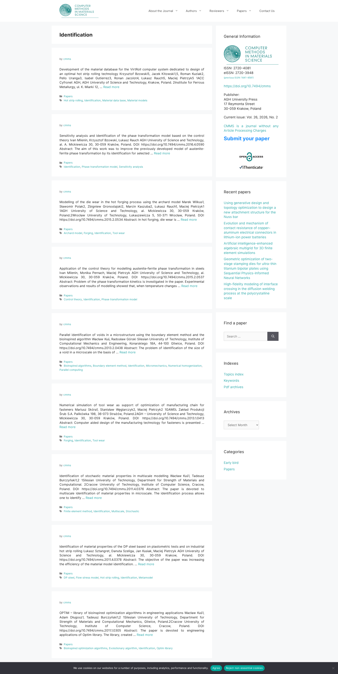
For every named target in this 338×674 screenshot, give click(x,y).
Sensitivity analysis (131, 166)
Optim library (165, 648)
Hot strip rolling (73, 100)
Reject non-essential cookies (244, 668)
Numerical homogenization (185, 365)
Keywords (231, 380)
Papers (242, 11)
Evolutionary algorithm (123, 648)
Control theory (73, 299)
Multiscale (117, 511)
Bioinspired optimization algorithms (85, 648)
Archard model (73, 233)
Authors (191, 11)
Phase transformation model (99, 166)
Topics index (234, 374)
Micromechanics (156, 365)
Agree (216, 668)
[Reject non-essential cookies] (333, 668)
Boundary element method (109, 365)
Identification (92, 100)
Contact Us (267, 11)
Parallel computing (71, 369)
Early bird (231, 463)
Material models (137, 100)
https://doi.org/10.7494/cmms (247, 86)
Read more (111, 87)
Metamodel (146, 577)
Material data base (114, 100)
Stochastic (132, 511)
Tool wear (118, 233)
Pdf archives (233, 387)
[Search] (273, 336)
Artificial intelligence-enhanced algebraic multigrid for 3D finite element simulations (248, 248)
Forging (88, 233)
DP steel (69, 577)
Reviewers (216, 11)
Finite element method (78, 511)
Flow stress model (87, 577)
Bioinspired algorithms (77, 365)
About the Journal (160, 11)
